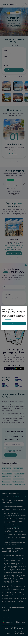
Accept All (14, 323)
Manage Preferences (14, 327)
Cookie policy (8, 319)
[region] (14, 318)
